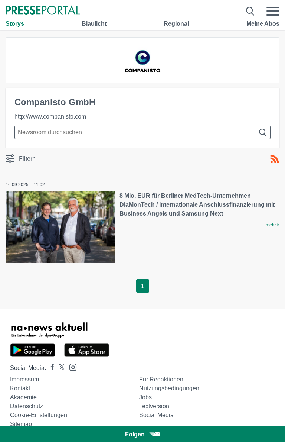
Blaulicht (94, 23)
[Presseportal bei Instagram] (70, 367)
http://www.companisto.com (50, 116)
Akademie (23, 397)
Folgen (135, 434)
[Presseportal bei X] (59, 368)
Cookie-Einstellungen (38, 415)
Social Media (156, 415)
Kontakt (20, 388)
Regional (176, 23)
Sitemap (21, 424)
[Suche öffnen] (250, 11)
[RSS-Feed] (274, 159)
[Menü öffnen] (272, 11)
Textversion (154, 406)
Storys (15, 23)
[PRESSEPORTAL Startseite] (43, 10)
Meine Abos (262, 23)
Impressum (24, 379)
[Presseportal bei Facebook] (50, 368)
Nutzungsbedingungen (169, 388)
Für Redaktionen (161, 379)
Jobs (145, 397)
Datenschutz (26, 406)
